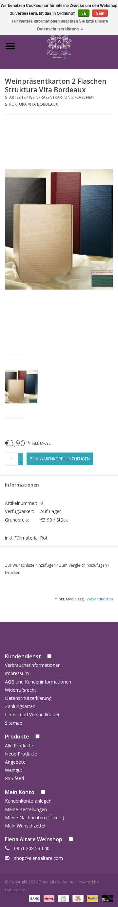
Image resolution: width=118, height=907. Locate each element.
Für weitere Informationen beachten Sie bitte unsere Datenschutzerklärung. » (60, 25)
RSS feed (14, 778)
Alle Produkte (19, 745)
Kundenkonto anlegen (28, 801)
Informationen (22, 485)
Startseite (15, 97)
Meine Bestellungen (26, 809)
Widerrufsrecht (20, 690)
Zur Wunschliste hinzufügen (31, 565)
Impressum (17, 673)
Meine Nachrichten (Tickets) (34, 817)
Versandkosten (100, 598)
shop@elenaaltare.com (38, 858)
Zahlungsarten (20, 706)
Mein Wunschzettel (25, 826)
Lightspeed (15, 890)
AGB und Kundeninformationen (38, 682)
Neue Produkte (21, 754)
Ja (83, 13)
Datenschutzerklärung (28, 698)
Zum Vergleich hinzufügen (83, 565)
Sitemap (13, 723)
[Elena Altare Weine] (69, 46)
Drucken (12, 572)
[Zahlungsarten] (34, 898)
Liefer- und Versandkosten (33, 714)
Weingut (13, 770)
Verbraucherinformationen (33, 665)
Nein (100, 13)
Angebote (15, 762)
